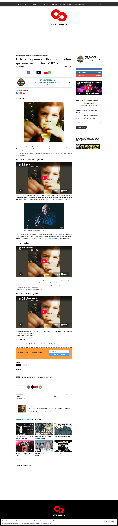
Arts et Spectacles (67, 4)
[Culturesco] (59, 16)
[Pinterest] (24, 93)
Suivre (99, 72)
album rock (23, 377)
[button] (100, 4)
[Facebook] (17, 93)
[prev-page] (17, 459)
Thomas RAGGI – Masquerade (62, 453)
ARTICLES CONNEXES (23, 419)
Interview (25, 4)
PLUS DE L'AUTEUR (38, 419)
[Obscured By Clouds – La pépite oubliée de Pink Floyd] (44, 429)
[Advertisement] (59, 38)
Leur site (46, 344)
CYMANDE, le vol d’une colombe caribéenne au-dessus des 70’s (28, 397)
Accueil (19, 4)
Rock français (49, 377)
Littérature (46, 4)
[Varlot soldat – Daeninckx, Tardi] (63, 429)
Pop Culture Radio (79, 4)
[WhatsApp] (40, 387)
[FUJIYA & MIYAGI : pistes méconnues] (44, 446)
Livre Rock (34, 55)
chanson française (31, 377)
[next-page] (20, 459)
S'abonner (98, 75)
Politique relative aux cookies (44, 523)
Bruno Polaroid (21, 66)
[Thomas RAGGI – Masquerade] (63, 446)
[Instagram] (20, 93)
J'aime (99, 68)
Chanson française (56, 4)
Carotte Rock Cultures (35, 4)
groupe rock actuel (41, 377)
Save (46, 73)
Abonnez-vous (81, 127)
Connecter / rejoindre (33, 1)
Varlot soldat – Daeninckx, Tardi (62, 436)
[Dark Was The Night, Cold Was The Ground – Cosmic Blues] (25, 429)
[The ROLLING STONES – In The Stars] (25, 446)
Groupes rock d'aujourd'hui (43, 55)
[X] (32, 387)
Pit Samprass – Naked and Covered (62, 397)
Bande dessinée (58, 434)
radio (47, 84)
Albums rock (35, 53)
